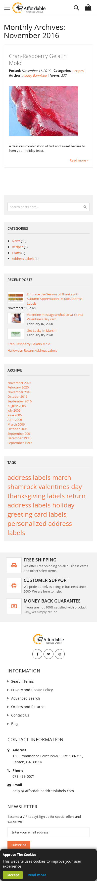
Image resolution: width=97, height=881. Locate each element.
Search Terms (22, 681)
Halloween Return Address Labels (32, 350)
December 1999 (18, 438)
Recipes (78, 70)
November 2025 (19, 383)
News (16, 241)
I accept (12, 875)
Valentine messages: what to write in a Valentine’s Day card (55, 317)
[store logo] (29, 7)
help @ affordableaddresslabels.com (43, 790)
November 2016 (19, 392)
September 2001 (19, 433)
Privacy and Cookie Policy (32, 689)
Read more (37, 875)
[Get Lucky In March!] (15, 334)
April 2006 (14, 419)
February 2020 (18, 387)
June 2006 (14, 415)
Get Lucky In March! (41, 330)
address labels (29, 477)
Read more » (79, 160)
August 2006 (16, 406)
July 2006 (13, 410)
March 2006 (16, 424)
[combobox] (48, 207)
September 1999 (19, 442)
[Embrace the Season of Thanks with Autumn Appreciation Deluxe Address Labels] (15, 298)
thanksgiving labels (36, 496)
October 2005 (17, 429)
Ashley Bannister (35, 75)
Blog (14, 723)
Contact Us (20, 715)
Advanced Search (25, 698)
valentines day (60, 486)
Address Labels (23, 258)
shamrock (23, 486)
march (61, 477)
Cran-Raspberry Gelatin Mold (38, 59)
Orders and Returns (28, 706)
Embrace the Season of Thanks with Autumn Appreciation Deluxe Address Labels (54, 299)
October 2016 (17, 396)
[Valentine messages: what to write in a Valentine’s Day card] (15, 318)
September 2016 (19, 401)
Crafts (16, 253)
